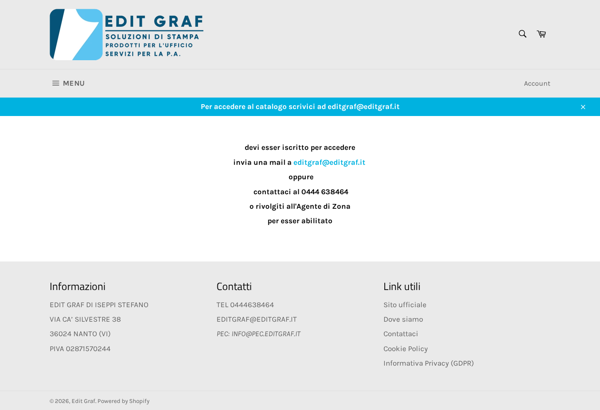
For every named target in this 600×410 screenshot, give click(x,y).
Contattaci (400, 333)
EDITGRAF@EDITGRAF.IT (257, 319)
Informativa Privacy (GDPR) (428, 363)
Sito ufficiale (405, 304)
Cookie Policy (405, 348)
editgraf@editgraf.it (329, 162)
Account (537, 83)
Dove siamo (403, 319)
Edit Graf (83, 401)
